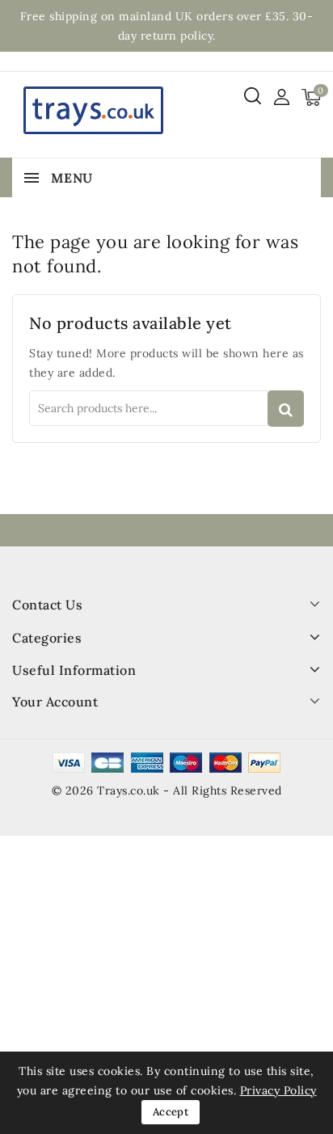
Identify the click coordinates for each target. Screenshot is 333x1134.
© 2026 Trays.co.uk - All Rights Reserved (167, 790)
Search (286, 408)
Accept (170, 1112)
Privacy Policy (278, 1090)
